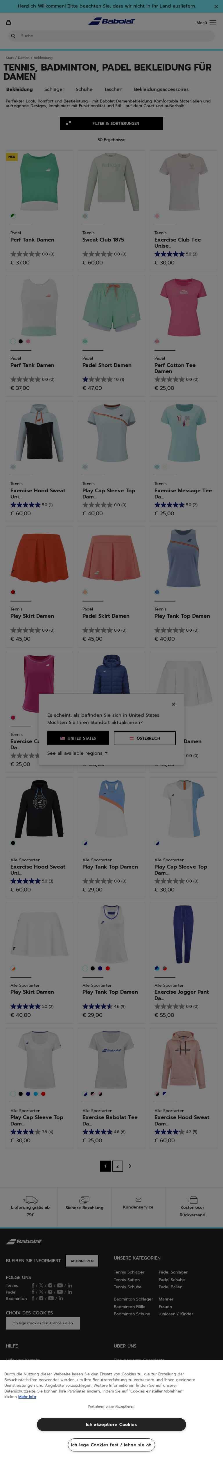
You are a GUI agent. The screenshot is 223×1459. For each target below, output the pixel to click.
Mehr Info (27, 1396)
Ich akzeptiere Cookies (111, 1424)
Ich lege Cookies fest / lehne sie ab (111, 1445)
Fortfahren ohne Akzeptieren (111, 1406)
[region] (111, 1409)
